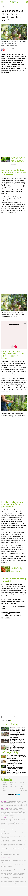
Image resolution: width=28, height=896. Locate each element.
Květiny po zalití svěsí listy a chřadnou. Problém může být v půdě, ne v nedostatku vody (18, 729)
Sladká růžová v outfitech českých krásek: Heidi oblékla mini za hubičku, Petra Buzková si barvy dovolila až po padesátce (13, 874)
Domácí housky (18, 812)
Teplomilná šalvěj (11, 823)
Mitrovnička (3, 825)
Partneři (4, 790)
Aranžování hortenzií (10, 822)
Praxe (6, 6)
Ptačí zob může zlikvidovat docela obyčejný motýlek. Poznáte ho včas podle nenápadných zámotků (13, 841)
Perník (23, 809)
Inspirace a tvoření (9, 819)
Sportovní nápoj (4, 815)
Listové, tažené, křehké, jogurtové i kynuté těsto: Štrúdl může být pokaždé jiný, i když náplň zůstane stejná (13, 882)
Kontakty (5, 784)
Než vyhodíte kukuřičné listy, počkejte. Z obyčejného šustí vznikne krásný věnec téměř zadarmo (16, 762)
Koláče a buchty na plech (10, 804)
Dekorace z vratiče (8, 820)
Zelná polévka (3, 812)
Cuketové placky (11, 815)
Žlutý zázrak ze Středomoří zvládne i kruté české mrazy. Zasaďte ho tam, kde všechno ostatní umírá (16, 772)
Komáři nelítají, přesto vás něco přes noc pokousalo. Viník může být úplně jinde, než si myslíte (16, 757)
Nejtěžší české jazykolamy (21, 804)
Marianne (12, 784)
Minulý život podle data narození (7, 805)
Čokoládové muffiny (21, 808)
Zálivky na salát (22, 811)
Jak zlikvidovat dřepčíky (11, 825)
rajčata (4, 716)
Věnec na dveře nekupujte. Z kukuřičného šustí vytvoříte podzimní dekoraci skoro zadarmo (13, 837)
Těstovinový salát (8, 813)
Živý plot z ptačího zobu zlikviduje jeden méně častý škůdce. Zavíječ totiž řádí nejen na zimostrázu (15, 767)
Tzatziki (2, 811)
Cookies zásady (23, 790)
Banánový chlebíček (14, 811)
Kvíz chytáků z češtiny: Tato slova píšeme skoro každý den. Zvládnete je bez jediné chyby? (12, 878)
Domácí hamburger (4, 809)
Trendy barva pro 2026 (19, 822)
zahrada (9, 716)
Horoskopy (16, 805)
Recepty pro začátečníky (14, 809)
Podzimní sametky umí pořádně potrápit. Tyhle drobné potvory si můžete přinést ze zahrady (13, 832)
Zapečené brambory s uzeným (18, 813)
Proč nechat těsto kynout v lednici (15, 801)
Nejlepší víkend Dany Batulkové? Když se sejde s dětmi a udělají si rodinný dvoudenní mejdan (13, 869)
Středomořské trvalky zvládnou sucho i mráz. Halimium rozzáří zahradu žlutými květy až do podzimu (13, 845)
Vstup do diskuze (5, 720)
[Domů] (6, 779)
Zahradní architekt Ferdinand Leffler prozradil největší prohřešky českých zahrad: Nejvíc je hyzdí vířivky (13, 861)
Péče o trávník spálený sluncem (15, 818)
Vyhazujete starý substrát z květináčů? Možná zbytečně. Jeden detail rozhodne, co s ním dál (17, 741)
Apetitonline (13, 782)
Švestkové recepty (12, 808)
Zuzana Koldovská (10, 48)
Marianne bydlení (13, 786)
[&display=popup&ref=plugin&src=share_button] (2, 50)
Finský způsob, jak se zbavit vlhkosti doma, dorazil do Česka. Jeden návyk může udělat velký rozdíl (17, 748)
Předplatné (5, 782)
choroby (18, 716)
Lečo (21, 809)
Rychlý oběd (7, 811)
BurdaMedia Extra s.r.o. (15, 890)
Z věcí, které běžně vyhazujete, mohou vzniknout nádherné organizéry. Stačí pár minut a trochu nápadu (18, 735)
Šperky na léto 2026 (23, 805)
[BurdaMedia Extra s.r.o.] (14, 794)
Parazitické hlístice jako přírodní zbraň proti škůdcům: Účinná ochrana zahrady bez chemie (13, 865)
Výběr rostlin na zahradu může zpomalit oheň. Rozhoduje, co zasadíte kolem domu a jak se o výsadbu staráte (13, 853)
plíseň (13, 716)
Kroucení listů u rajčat (20, 823)
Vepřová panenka (10, 812)
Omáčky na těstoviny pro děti (9, 802)
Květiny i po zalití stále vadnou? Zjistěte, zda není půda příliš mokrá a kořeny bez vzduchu (14, 849)
